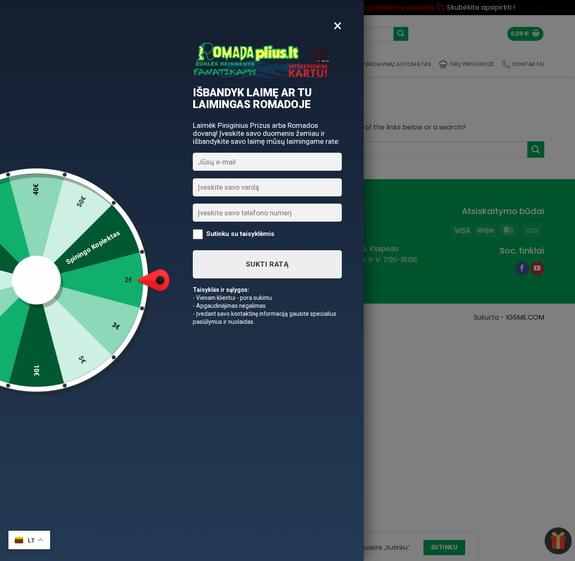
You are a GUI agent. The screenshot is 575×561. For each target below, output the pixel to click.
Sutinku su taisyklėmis (240, 234)
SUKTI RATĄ (267, 264)
